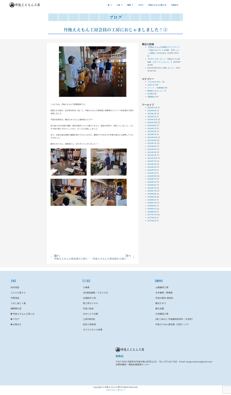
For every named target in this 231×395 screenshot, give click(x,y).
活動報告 (151, 97)
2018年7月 (151, 209)
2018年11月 (152, 203)
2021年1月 (151, 173)
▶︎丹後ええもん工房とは (22, 313)
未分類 (150, 94)
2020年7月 (151, 179)
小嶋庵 (86, 287)
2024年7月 (152, 128)
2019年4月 (151, 197)
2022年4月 (152, 164)
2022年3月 (152, 167)
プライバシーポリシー (115, 390)
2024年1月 (151, 134)
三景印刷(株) (89, 319)
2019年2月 (151, 200)
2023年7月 (152, 143)
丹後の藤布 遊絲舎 (164, 297)
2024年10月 (152, 122)
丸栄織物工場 (161, 313)
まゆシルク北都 (90, 313)
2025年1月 (151, 116)
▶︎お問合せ (16, 324)
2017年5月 (151, 217)
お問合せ (174, 5)
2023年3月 (152, 152)
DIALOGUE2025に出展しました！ (161, 68)
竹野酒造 (15, 297)
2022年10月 (152, 158)
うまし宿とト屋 (18, 303)
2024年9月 (152, 125)
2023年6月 (152, 146)
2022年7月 (151, 161)
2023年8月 (152, 140)
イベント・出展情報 (155, 88)
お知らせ (151, 85)
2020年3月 (152, 182)
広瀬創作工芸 (89, 297)
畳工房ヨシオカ (90, 303)
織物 (129, 5)
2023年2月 (152, 155)
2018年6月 (151, 212)
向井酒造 (15, 287)
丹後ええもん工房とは (157, 5)
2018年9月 (151, 206)
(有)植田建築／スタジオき (95, 292)
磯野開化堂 (16, 308)
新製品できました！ (155, 91)
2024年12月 (152, 119)
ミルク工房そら (18, 292)
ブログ (140, 5)
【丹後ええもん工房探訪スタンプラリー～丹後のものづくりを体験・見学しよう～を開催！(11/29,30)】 (163, 50)
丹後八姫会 (88, 308)
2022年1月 (151, 170)
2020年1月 (151, 188)
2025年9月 (151, 110)
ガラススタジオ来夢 (92, 329)
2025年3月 (152, 113)
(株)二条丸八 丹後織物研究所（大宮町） (174, 319)
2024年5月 (152, 131)
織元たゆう (160, 303)
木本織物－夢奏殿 (164, 292)
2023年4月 (152, 149)
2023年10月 (152, 137)
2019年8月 (151, 194)
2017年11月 (152, 214)
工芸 (118, 5)
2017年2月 (151, 220)
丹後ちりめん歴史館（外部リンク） (172, 324)
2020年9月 (151, 176)
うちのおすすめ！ (154, 82)
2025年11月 (152, 107)
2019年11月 (152, 191)
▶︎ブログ (15, 319)
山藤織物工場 (161, 287)
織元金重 (159, 308)
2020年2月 (151, 185)
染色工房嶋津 (89, 324)
